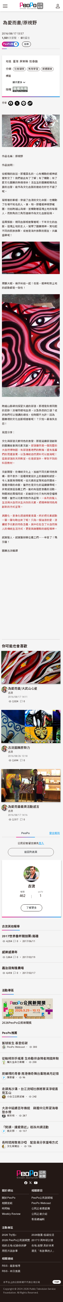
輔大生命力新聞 (15, 1062)
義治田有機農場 (13, 968)
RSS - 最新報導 (11, 1266)
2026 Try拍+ (9, 1235)
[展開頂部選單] (58, 6)
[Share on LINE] (23, 103)
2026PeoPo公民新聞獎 (17, 1023)
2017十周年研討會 (42, 1240)
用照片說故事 (10, 1251)
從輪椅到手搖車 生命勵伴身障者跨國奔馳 (30, 1058)
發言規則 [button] (54, 833)
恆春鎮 (33, 61)
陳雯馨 (11, 1077)
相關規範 (7, 1203)
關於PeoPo (8, 1197)
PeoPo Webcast (16, 1047)
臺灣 (16, 61)
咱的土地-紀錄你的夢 (14, 1245)
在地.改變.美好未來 (43, 1245)
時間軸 (6, 1208)
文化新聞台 (13, 1146)
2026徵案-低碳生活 (43, 1235)
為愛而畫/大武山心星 (22, 688)
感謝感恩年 (10, 952)
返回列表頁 (30, 852)
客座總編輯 (38, 1219)
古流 (10, 692)
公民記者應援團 (41, 1208)
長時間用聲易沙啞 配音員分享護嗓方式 (30, 1142)
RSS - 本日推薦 (11, 1271)
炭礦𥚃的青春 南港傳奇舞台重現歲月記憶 (30, 1073)
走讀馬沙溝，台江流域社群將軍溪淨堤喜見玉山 (30, 1090)
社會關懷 (19, 69)
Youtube (36, 1182)
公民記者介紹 (39, 1214)
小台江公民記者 (15, 1096)
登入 (41, 843)
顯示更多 (18, 82)
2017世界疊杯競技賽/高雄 (20, 936)
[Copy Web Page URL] (30, 103)
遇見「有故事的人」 (43, 1251)
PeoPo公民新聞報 (42, 1197)
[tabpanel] (31, 843)
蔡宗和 (11, 1115)
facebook (26, 1182)
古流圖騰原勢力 (19, 747)
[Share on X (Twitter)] (17, 103)
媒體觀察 (47, 69)
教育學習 (33, 69)
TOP (56, 1281)
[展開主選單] (5, 6)
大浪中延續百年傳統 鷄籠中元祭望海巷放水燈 (30, 1110)
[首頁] (31, 6)
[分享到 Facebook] (10, 103)
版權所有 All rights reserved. (21, 89)
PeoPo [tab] (25, 833)
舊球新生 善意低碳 (15, 1043)
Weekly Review (11, 1214)
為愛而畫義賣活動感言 (23, 806)
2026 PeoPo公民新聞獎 (16, 1240)
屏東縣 (24, 61)
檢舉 (26, 44)
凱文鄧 (11, 1131)
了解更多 (31, 907)
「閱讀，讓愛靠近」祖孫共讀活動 (25, 1127)
